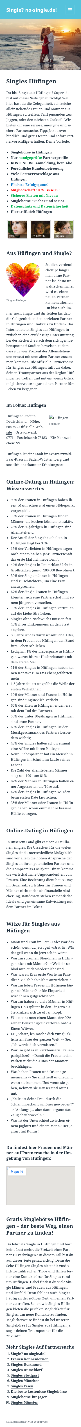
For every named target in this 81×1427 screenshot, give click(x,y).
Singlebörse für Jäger (29, 1397)
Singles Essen (22, 1386)
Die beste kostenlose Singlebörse (39, 1391)
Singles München (25, 1380)
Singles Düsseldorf (26, 1370)
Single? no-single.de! (31, 9)
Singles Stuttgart (25, 1375)
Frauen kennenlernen (30, 1359)
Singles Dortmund (26, 1364)
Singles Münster (24, 1402)
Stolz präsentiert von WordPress (26, 1422)
